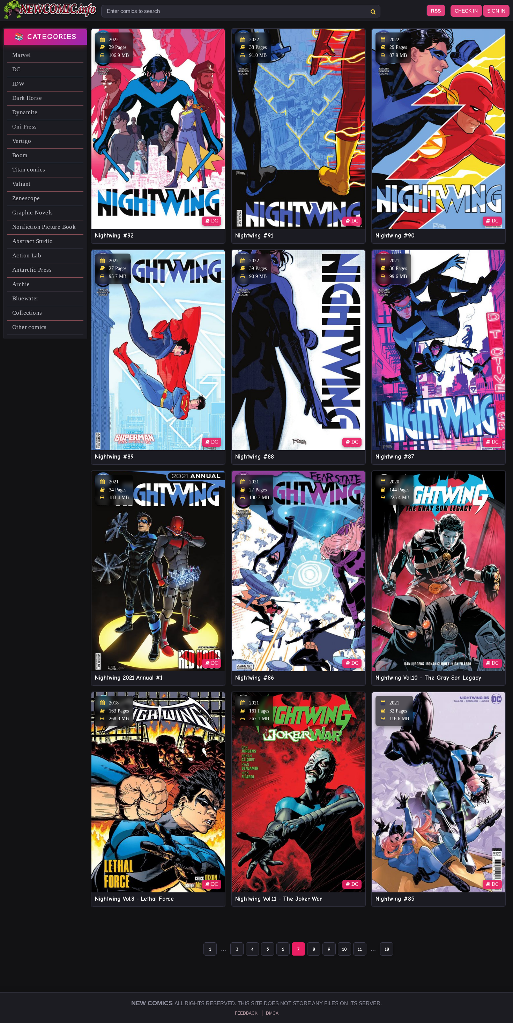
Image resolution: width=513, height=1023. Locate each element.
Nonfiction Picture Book (44, 227)
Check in (466, 11)
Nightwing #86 (254, 677)
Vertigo (21, 141)
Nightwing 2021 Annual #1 (129, 677)
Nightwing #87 (395, 456)
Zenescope (26, 198)
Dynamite (24, 112)
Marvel (21, 55)
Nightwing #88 (254, 456)
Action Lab (26, 255)
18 (387, 949)
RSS (436, 11)
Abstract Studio (32, 241)
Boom (20, 155)
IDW (18, 83)
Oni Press (24, 126)
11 (360, 949)
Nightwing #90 (395, 235)
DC (16, 69)
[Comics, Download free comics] (50, 14)
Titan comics (28, 169)
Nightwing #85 (395, 899)
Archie (21, 284)
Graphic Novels (32, 212)
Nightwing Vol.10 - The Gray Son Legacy (428, 677)
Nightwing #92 (114, 235)
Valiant (21, 184)
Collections (27, 312)
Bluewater (25, 298)
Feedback (246, 1013)
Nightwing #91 (254, 235)
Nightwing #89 (114, 456)
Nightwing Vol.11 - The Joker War (278, 899)
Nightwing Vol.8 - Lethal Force (134, 899)
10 (344, 949)
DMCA (272, 1013)
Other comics (29, 327)
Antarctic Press (32, 269)
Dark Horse (27, 98)
